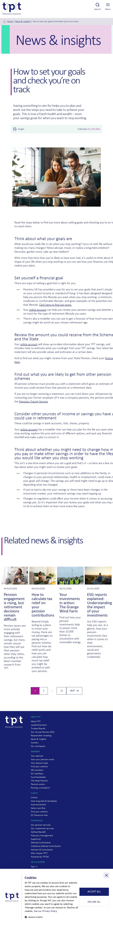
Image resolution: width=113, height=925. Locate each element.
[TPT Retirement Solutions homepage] (15, 733)
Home (10, 21)
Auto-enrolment (38, 804)
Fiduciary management (42, 835)
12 (62, 691)
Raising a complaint (40, 788)
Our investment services (42, 828)
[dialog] (56, 897)
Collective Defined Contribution (46, 846)
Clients (34, 797)
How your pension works (42, 759)
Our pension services (41, 825)
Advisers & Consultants (42, 850)
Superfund (36, 839)
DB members (37, 770)
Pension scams (38, 784)
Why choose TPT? (39, 853)
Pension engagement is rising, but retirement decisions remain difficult (14, 607)
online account (37, 309)
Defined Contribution (41, 843)
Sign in (34, 866)
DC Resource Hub (39, 815)
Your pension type (39, 763)
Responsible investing (41, 735)
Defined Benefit (38, 832)
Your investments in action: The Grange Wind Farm (69, 603)
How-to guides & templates (44, 801)
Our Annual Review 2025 (42, 732)
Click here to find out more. (55, 304)
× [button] (106, 875)
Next (72, 690)
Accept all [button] (94, 891)
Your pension (37, 756)
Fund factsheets (38, 777)
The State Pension (39, 781)
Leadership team (39, 725)
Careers (34, 743)
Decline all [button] (94, 902)
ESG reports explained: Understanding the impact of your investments (99, 605)
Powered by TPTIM (40, 857)
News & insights (22, 21)
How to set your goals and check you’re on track (55, 21)
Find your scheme (39, 766)
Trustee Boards (38, 728)
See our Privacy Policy (45, 911)
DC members (37, 774)
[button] (52, 917)
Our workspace (38, 746)
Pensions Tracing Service (33, 401)
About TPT (36, 721)
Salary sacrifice (38, 808)
